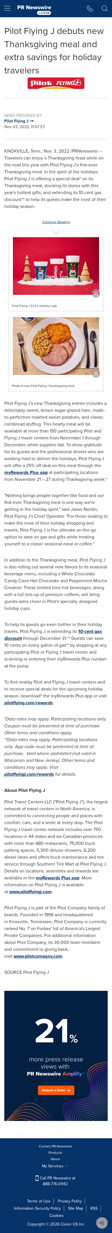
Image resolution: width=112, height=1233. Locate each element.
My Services (53, 1166)
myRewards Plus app (26, 472)
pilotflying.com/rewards (28, 702)
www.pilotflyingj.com (30, 891)
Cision (66, 1224)
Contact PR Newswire (55, 1146)
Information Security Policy (37, 1208)
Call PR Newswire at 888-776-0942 (57, 1181)
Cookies (56, 1216)
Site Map (75, 1208)
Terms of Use (39, 1201)
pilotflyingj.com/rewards (29, 774)
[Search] (104, 8)
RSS (94, 1208)
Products (55, 1152)
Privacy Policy (70, 1201)
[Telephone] (90, 8)
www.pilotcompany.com (37, 956)
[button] (56, 83)
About (55, 1159)
